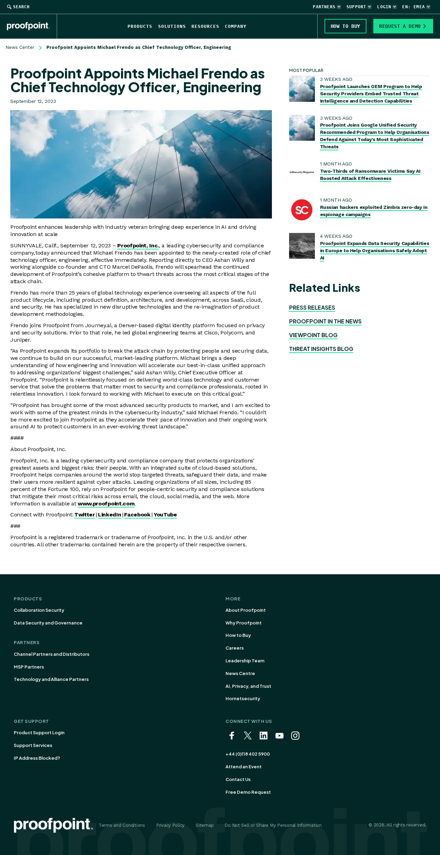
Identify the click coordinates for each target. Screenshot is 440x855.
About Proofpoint (246, 610)
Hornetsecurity (243, 698)
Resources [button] (205, 26)
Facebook (137, 514)
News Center (20, 47)
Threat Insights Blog (321, 348)
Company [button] (235, 26)
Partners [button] (324, 6)
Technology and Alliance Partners (51, 679)
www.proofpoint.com (106, 503)
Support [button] (356, 6)
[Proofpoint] (32, 26)
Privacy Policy (170, 825)
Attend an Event (244, 766)
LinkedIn (109, 514)
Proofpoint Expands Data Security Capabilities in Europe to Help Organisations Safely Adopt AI (374, 250)
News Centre (240, 673)
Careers (235, 648)
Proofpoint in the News (325, 321)
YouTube (165, 514)
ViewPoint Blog (313, 335)
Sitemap (204, 825)
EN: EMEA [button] (413, 6)
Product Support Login (39, 732)
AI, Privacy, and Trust (248, 686)
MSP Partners (29, 667)
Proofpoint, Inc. (138, 245)
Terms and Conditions (122, 825)
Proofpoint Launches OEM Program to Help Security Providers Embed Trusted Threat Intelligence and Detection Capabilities (371, 94)
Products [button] (140, 26)
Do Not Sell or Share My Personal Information (273, 825)
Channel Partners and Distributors (51, 654)
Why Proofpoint (244, 623)
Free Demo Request (248, 792)
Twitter (84, 514)
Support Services (33, 745)
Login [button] (384, 6)
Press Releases (312, 307)
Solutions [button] (172, 26)
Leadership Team (245, 660)
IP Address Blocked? (37, 758)
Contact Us (238, 779)
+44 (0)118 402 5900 (248, 754)
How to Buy (238, 635)
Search (21, 6)
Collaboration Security (39, 610)
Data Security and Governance (48, 623)
